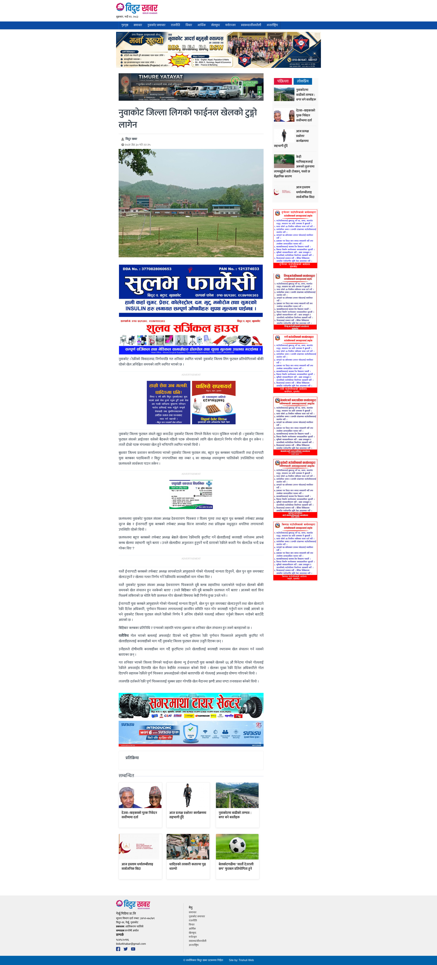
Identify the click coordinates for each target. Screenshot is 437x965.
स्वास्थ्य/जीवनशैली (251, 25)
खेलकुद (215, 25)
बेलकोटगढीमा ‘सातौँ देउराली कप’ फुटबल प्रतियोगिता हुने (236, 866)
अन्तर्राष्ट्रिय (272, 25)
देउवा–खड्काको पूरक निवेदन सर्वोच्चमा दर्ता (139, 815)
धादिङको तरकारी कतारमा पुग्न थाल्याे (187, 866)
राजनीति (175, 25)
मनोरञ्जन (230, 25)
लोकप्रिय (303, 81)
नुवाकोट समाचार (156, 25)
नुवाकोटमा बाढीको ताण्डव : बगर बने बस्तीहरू (235, 815)
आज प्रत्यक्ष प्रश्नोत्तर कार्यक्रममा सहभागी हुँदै (187, 815)
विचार (189, 25)
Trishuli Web (246, 960)
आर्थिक (202, 25)
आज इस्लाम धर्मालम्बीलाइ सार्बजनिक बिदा (137, 866)
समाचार (138, 25)
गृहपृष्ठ (124, 25)
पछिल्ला (282, 81)
